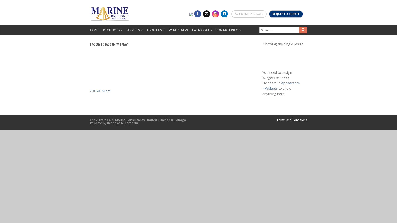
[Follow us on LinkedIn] (224, 13)
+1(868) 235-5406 (250, 14)
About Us (154, 30)
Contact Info (226, 30)
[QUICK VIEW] (107, 72)
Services (133, 30)
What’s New (178, 30)
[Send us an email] (206, 13)
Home (94, 30)
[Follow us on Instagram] (215, 13)
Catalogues (202, 30)
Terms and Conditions (292, 120)
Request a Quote (286, 14)
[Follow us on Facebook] (197, 13)
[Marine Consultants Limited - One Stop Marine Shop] (110, 12)
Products (111, 30)
